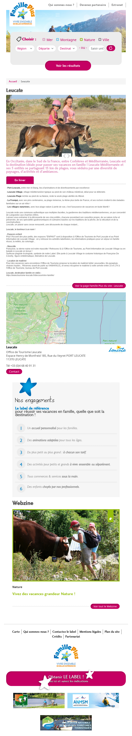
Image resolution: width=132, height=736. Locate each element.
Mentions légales (90, 632)
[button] (66, 314)
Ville (106, 39)
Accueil (13, 81)
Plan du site (112, 632)
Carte (16, 632)
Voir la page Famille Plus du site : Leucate (99, 285)
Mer (50, 39)
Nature (89, 39)
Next (68, 156)
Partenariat (72, 636)
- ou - (83, 47)
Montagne (68, 39)
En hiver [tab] (20, 180)
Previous (64, 156)
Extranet (117, 5)
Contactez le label (64, 632)
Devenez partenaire (93, 5)
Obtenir (66, 678)
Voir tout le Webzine (105, 606)
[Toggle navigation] (57, 14)
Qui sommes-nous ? (61, 5)
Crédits (57, 636)
